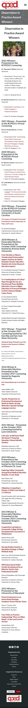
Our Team (14, 657)
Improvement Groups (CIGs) (14, 684)
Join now (11, 691)
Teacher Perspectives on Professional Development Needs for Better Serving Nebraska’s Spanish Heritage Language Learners (12, 403)
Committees (14, 662)
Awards (14, 686)
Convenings (14, 681)
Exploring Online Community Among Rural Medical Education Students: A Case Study (13, 472)
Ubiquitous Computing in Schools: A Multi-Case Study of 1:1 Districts (13, 490)
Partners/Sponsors (14, 664)
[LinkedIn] (12, 647)
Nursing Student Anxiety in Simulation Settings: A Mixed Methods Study (12, 549)
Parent (4, 597)
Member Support (14, 679)
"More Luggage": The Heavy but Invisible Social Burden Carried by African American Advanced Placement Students (15, 194)
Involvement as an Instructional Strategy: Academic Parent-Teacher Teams (14, 599)
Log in (18, 691)
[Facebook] (18, 647)
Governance (14, 659)
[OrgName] (10, 5)
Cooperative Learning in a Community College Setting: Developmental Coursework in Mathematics (13, 530)
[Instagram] (10, 647)
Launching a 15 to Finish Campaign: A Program (14, 109)
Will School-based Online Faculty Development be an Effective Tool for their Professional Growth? (11, 568)
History (14, 666)
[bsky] (15, 647)
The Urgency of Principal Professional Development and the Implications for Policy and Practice (13, 221)
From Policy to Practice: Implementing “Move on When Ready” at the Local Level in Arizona (13, 618)
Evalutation (13, 111)
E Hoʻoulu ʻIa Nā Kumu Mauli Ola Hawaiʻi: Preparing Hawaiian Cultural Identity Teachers (12, 439)
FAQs (14, 677)
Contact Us (14, 674)
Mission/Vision (14, 655)
